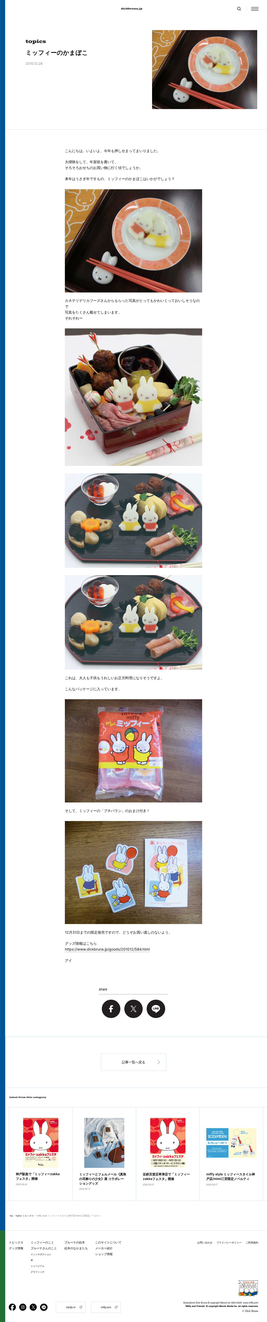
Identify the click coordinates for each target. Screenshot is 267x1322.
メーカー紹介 (104, 1248)
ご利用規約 (252, 1242)
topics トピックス (25, 1215)
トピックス (16, 1242)
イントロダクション (41, 1254)
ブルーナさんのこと (44, 1248)
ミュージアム (37, 1266)
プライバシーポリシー (229, 1242)
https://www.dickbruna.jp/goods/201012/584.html (107, 949)
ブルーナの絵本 (74, 1242)
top (11, 1215)
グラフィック (37, 1271)
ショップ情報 (104, 1254)
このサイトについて (108, 1242)
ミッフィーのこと (42, 1242)
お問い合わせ (204, 1242)
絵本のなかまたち (76, 1248)
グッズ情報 (16, 1248)
